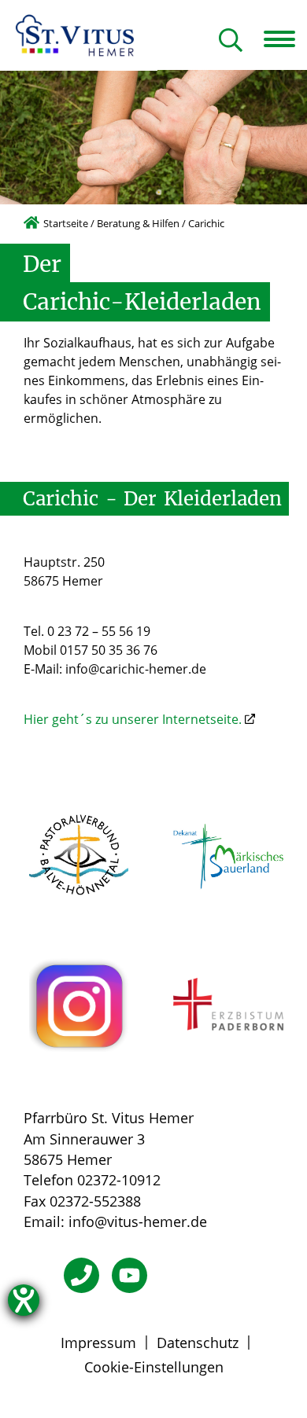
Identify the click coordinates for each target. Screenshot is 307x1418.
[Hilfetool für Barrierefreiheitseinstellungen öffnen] (23, 1300)
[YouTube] (129, 1275)
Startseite (65, 223)
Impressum (98, 1342)
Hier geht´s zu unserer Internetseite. (133, 719)
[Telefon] (81, 1275)
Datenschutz (198, 1342)
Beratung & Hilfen (138, 223)
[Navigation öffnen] (285, 39)
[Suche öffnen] (230, 41)
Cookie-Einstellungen (154, 1366)
